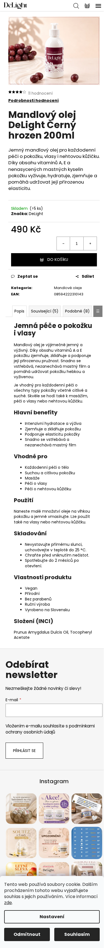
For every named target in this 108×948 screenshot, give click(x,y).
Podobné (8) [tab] (77, 311)
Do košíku (57, 259)
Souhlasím (77, 934)
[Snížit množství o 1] (63, 243)
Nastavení (52, 916)
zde (8, 902)
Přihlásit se (24, 750)
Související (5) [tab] (44, 311)
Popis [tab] (19, 311)
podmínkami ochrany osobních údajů (50, 729)
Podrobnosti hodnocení (33, 100)
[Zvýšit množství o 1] (90, 243)
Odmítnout (27, 934)
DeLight (36, 213)
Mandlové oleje (68, 287)
